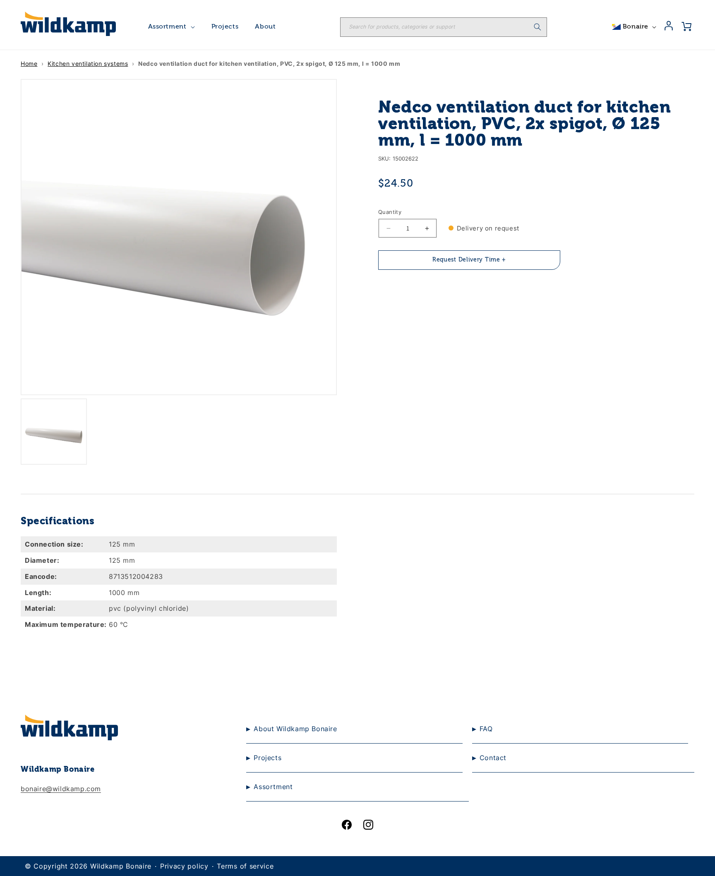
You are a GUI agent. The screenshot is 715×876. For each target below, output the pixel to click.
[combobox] (444, 27)
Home (29, 63)
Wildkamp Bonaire (120, 866)
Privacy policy (184, 866)
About (265, 27)
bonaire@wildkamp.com (61, 789)
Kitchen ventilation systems (88, 63)
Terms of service (245, 866)
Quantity (389, 212)
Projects (225, 27)
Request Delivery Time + (469, 260)
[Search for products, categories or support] (537, 27)
